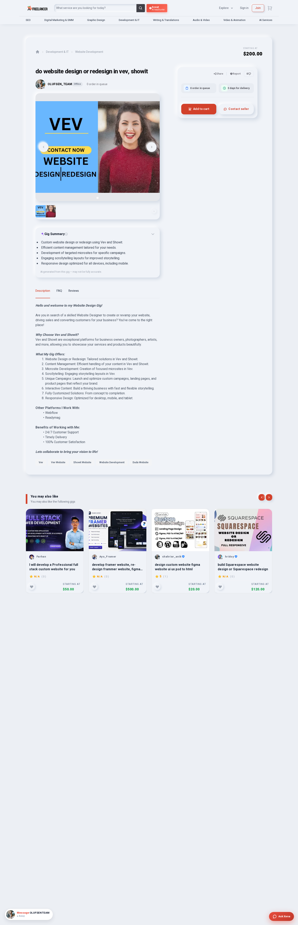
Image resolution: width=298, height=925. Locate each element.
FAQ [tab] (59, 291)
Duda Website (140, 462)
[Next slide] (152, 147)
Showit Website (82, 462)
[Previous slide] (43, 147)
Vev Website (58, 462)
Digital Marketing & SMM (59, 20)
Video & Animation (234, 20)
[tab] (97, 198)
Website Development (89, 52)
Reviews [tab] (74, 291)
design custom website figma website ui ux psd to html (177, 567)
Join (258, 8)
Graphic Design (96, 20)
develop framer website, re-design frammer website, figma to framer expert (116, 567)
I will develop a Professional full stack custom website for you (53, 567)
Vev (41, 462)
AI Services (265, 20)
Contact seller (238, 109)
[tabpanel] (97, 385)
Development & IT (129, 20)
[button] (45, 211)
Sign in (244, 8)
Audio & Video (201, 20)
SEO (28, 20)
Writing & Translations (166, 20)
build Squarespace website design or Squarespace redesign (243, 567)
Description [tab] (42, 291)
